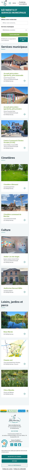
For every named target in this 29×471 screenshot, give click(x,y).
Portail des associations (23, 3)
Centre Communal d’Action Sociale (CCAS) (13, 141)
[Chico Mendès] (24, 394)
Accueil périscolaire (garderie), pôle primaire (13, 108)
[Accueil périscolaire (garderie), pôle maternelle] (24, 81)
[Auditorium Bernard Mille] (24, 292)
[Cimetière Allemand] (24, 188)
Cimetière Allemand (11, 184)
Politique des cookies (7, 468)
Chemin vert (8, 360)
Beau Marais (8, 332)
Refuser (14, 461)
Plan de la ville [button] (23, 39)
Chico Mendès (9, 390)
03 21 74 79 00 (14, 431)
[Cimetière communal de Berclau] (24, 220)
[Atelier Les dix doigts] (24, 262)
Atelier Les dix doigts (11, 257)
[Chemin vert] (24, 364)
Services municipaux (7, 26)
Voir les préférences (14, 465)
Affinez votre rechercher (9, 19)
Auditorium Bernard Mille (13, 288)
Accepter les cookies (14, 456)
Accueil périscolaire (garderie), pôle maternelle (13, 74)
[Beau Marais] (24, 334)
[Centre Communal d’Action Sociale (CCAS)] (24, 148)
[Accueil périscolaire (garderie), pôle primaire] (24, 114)
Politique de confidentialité (19, 468)
